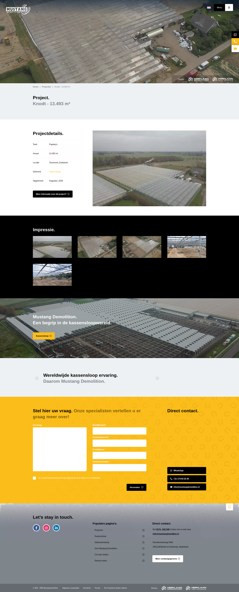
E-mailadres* (99, 449)
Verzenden (135, 487)
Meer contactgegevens (166, 559)
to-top (229, 506)
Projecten (99, 530)
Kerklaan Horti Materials (222, 79)
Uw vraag (37, 425)
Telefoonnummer (101, 462)
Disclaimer (87, 588)
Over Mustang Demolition (106, 548)
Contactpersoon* (101, 437)
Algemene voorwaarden (70, 588)
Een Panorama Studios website (115, 588)
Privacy (97, 588)
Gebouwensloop (102, 542)
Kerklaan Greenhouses (198, 79)
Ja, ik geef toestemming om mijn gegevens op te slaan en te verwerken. (69, 478)
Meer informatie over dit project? (51, 194)
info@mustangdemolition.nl (187, 487)
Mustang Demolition (18, 9)
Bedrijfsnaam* (99, 425)
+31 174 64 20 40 (181, 479)
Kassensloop (55, 172)
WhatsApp (178, 470)
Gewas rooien (101, 561)
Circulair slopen (102, 554)
